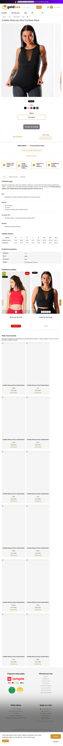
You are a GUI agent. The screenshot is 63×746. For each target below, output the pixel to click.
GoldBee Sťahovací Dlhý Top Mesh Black (14, 385)
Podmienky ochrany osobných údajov (16, 718)
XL (49, 311)
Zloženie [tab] (22, 177)
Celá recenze (13, 392)
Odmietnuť (56, 741)
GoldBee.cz (47, 711)
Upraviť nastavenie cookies (45, 729)
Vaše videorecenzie (45, 692)
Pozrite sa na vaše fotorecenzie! (31, 150)
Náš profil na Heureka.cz (16, 711)
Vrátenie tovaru (46, 681)
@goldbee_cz (47, 715)
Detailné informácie (31, 155)
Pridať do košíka (31, 127)
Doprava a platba (46, 688)
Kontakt (46, 676)
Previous (3, 302)
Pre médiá (16, 713)
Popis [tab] (4, 177)
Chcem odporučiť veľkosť (37, 145)
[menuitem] (6, 13)
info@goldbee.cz (47, 708)
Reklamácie (46, 678)
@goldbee (47, 718)
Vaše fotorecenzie (46, 690)
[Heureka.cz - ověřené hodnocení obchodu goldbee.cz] (19, 690)
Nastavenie (5, 741)
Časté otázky (46, 683)
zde (33, 737)
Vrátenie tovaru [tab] (13, 177)
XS (15, 311)
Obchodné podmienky (16, 715)
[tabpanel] (16, 300)
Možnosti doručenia (46, 138)
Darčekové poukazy (45, 685)
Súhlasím (55, 736)
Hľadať (39, 7)
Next (60, 302)
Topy (26, 253)
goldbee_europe (46, 713)
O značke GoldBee (16, 708)
